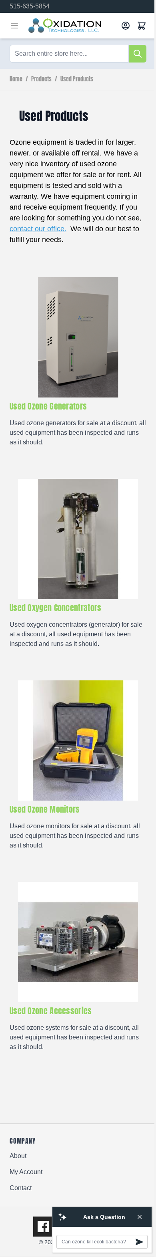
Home (16, 79)
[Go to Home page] (71, 26)
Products (41, 79)
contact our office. (38, 229)
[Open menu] (14, 25)
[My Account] (125, 25)
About (18, 1155)
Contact (21, 1187)
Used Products (76, 79)
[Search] (137, 54)
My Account (26, 1171)
